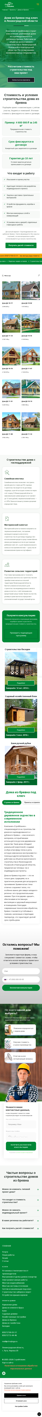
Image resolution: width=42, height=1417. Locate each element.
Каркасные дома (9, 1304)
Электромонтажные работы (14, 1280)
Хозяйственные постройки (14, 1317)
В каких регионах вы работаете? (18, 1220)
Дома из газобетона (11, 1323)
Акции (5, 1258)
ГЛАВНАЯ (6, 1246)
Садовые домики (9, 1314)
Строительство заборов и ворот (16, 1292)
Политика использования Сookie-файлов (17, 1390)
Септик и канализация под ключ (16, 1289)
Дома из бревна (9, 1320)
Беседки (6, 1326)
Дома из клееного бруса (13, 1307)
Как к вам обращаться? (13, 1119)
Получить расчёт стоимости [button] (21, 245)
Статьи (5, 1261)
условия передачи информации (24, 1152)
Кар (3, 1362)
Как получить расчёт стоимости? (18, 1228)
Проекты (13, 10)
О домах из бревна (11, 802)
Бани (4, 1311)
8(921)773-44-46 (9, 1335)
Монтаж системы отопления (15, 1286)
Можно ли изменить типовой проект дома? (16, 1190)
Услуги (5, 1252)
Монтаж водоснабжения (13, 1283)
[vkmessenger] (3, 1373)
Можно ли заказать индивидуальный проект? (14, 1211)
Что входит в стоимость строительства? (14, 1201)
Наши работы (8, 1255)
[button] (21, 79)
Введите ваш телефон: (13, 1131)
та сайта (9, 1362)
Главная (5, 10)
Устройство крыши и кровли (14, 1295)
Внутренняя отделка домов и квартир (19, 1277)
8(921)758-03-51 (9, 1332)
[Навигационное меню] (38, 4)
